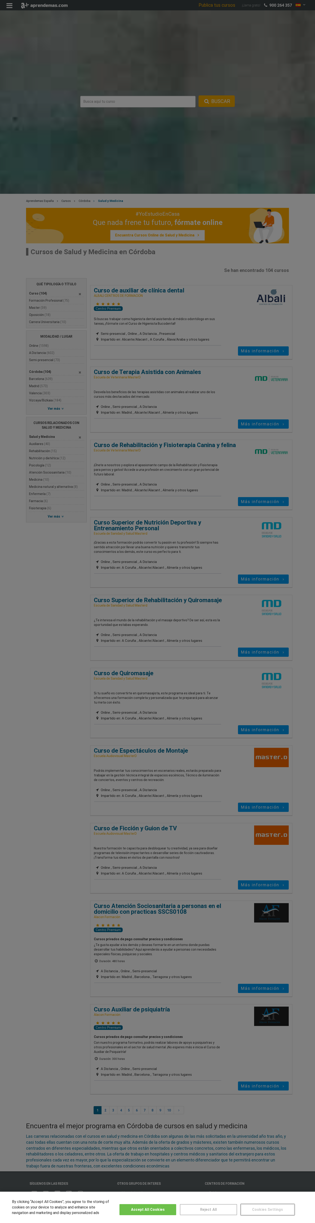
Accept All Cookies (148, 1209)
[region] (157, 1207)
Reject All (208, 1209)
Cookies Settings (267, 1209)
